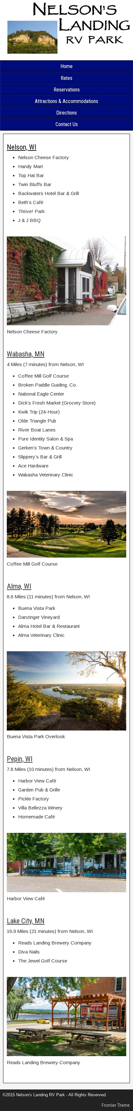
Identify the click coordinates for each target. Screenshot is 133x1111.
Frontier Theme (116, 1105)
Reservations (67, 90)
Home (66, 66)
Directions (66, 113)
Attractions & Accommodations (66, 101)
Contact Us (67, 124)
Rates (66, 78)
